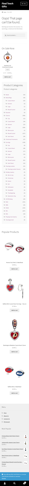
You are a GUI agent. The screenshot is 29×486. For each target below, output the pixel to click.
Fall (9, 184)
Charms (8, 115)
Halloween (10, 187)
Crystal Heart (11, 100)
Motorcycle (11, 130)
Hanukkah (10, 190)
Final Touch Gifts (7, 5)
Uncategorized (10, 220)
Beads (7, 94)
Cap (9, 118)
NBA (7, 205)
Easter (9, 181)
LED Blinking (9, 199)
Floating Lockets (10, 166)
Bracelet (8, 112)
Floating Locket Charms (14, 169)
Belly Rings (9, 97)
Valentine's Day (12, 196)
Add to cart (7, 77)
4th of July (10, 175)
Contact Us (7, 419)
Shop (5, 413)
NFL (7, 211)
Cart (22, 482)
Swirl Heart (11, 136)
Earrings (8, 142)
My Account (7, 422)
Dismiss (4, 478)
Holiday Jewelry (10, 172)
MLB (7, 202)
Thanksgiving (11, 193)
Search (14, 483)
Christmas (10, 178)
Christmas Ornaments (12, 139)
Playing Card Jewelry (11, 217)
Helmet (10, 103)
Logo (9, 106)
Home (5, 12)
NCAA (7, 208)
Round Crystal (11, 109)
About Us (6, 416)
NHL (7, 214)
